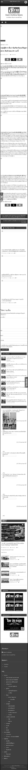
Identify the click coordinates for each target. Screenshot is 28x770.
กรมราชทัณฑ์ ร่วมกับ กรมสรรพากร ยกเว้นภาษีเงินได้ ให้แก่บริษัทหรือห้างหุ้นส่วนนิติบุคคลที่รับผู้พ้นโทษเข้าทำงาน (13, 216)
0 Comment (13, 54)
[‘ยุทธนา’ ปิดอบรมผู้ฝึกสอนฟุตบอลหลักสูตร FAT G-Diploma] (5, 580)
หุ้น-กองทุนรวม (11, 710)
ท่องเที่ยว (8, 741)
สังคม (7, 695)
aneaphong (12, 253)
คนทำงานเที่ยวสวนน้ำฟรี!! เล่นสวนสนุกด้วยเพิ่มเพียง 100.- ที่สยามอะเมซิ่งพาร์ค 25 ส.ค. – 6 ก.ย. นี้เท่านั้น (16, 394)
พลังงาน (10, 721)
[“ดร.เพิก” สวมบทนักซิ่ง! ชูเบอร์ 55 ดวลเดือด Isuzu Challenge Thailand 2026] (13, 532)
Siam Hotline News (14, 15)
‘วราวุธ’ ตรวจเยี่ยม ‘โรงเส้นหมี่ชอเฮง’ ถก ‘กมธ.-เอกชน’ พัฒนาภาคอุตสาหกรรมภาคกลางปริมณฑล (16, 359)
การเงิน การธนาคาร (12, 712)
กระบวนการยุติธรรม (12, 686)
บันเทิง (7, 730)
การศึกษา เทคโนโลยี (10, 716)
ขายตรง (10, 714)
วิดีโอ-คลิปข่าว (7, 756)
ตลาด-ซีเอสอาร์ (11, 708)
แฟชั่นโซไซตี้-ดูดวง (10, 743)
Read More (3, 552)
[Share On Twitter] (1, 196)
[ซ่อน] (0, 201)
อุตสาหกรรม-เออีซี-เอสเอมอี (11, 681)
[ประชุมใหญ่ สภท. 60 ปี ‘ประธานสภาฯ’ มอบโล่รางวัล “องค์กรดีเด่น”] (13, 289)
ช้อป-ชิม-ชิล (8, 749)
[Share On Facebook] (1, 193)
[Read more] (25, 2)
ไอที (9, 719)
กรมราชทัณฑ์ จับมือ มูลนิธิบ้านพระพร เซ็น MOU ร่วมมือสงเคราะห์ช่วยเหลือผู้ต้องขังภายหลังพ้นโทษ (14, 250)
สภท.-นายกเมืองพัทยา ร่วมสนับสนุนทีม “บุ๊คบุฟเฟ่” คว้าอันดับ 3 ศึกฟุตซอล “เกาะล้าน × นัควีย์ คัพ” (18, 565)
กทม (9, 701)
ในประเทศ (3, 40)
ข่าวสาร (5, 675)
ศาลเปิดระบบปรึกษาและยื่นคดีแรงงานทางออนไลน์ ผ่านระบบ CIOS (14, 221)
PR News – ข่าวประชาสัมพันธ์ (12, 736)
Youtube (6, 666)
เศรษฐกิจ (8, 703)
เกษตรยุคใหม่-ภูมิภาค (12, 690)
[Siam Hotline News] (2, 22)
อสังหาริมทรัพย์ (11, 706)
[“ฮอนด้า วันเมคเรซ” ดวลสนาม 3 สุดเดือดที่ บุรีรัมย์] (5, 557)
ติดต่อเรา (6, 758)
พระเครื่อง (12, 699)
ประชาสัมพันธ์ (7, 732)
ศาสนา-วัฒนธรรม (12, 697)
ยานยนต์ (8, 723)
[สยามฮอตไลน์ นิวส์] (7, 652)
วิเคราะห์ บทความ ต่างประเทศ (12, 677)
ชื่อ (1, 330)
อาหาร (7, 747)
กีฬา (3, 540)
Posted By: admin (4, 54)
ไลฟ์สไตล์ (6, 738)
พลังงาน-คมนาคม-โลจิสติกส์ (12, 679)
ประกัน (7, 725)
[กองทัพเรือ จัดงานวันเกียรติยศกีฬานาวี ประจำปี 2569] (5, 573)
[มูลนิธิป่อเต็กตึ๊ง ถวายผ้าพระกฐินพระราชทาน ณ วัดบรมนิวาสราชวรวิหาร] (13, 264)
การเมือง (10, 692)
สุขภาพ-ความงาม (9, 745)
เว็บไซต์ (2, 340)
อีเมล (2, 335)
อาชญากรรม (8, 684)
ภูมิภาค (7, 688)
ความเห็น (3, 317)
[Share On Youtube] (1, 199)
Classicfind (8, 734)
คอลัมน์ (5, 751)
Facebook (6, 664)
